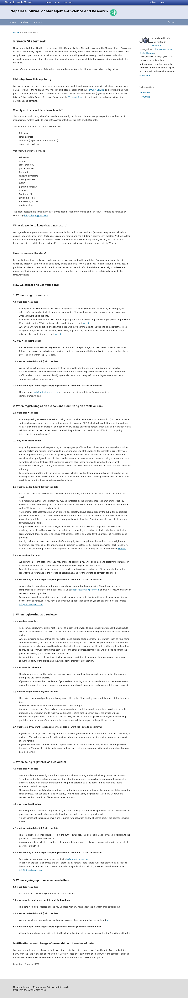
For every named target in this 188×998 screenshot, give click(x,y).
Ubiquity (156, 45)
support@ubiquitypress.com (85, 589)
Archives (25, 22)
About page (145, 75)
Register (152, 2)
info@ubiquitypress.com (36, 215)
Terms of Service (96, 89)
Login (162, 2)
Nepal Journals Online (18, 2)
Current (12, 22)
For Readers (145, 92)
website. (122, 548)
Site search (68, 2)
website (87, 323)
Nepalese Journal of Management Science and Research (59, 11)
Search (173, 22)
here (108, 920)
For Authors (145, 96)
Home (49, 2)
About (57, 2)
